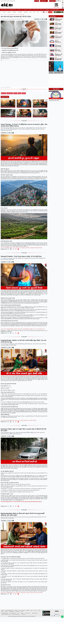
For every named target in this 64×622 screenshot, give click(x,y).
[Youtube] (62, 7)
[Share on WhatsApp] (62, 616)
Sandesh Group (34, 613)
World (34, 9)
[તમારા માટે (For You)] (46, 12)
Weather (18, 9)
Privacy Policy (27, 613)
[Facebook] (62, 2)
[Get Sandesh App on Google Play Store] (46, 612)
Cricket (37, 9)
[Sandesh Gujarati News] (8, 5)
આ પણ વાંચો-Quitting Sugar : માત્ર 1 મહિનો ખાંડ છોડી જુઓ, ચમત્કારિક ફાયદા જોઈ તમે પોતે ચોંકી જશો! (21, 247)
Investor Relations (4, 613)
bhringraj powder (9, 93)
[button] (57, 0)
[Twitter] (62, 4)
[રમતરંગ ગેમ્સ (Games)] (44, 12)
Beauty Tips (3, 93)
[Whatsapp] (62, 0)
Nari (34, 12)
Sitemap (22, 613)
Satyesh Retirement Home (5, 614)
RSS (18, 613)
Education (14, 12)
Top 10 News (53, 16)
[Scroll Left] (1, 12)
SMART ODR (23, 614)
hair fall (19, 93)
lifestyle (5, 14)
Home (2, 9)
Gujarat (5, 9)
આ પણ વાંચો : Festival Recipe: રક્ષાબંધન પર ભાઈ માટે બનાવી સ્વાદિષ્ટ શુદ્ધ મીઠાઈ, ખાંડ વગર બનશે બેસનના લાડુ (22, 329)
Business (30, 9)
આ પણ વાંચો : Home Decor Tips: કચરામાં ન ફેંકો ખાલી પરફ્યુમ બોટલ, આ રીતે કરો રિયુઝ (18, 420)
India (22, 9)
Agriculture (26, 12)
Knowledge (20, 12)
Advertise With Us (13, 613)
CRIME (44, 9)
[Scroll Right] (41, 12)
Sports (40, 9)
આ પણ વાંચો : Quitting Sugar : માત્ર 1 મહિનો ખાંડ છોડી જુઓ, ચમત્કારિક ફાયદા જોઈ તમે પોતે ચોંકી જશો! (21, 592)
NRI (37, 12)
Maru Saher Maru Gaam (11, 9)
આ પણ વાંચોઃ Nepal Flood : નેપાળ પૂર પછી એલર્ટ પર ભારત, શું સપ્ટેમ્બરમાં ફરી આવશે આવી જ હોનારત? (21, 501)
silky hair (23, 93)
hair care (15, 93)
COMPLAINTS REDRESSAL (16, 614)
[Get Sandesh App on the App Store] (46, 614)
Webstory (26, 9)
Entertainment (53, 9)
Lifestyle (47, 9)
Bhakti (57, 9)
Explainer (9, 12)
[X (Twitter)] (44, 19)
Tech (30, 12)
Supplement (43, 0)
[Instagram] (62, 6)
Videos (4, 12)
